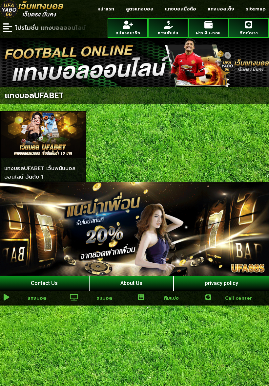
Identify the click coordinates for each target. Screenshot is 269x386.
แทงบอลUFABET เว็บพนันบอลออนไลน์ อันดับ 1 (39, 173)
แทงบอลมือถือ (180, 9)
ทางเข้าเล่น (168, 33)
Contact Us (44, 283)
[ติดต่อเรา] (248, 25)
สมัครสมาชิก (127, 33)
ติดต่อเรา (248, 33)
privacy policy (221, 283)
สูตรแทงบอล (140, 9)
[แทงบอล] (6, 297)
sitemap (256, 9)
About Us (131, 283)
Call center (238, 298)
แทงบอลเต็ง (221, 9)
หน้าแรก (105, 9)
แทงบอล (37, 298)
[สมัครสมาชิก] (128, 25)
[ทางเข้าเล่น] (168, 25)
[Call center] (208, 297)
